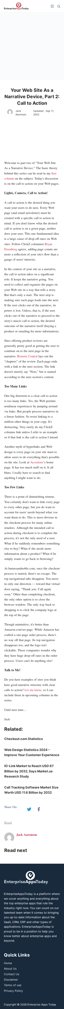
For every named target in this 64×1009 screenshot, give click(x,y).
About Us (10, 968)
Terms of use (12, 985)
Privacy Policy (13, 991)
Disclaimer (11, 979)
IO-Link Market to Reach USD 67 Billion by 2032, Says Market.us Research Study (29, 771)
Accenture (36, 462)
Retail (8, 822)
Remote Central (27, 356)
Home (8, 963)
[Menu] (52, 6)
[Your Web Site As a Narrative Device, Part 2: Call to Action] (29, 809)
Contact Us (11, 974)
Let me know (33, 690)
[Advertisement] (32, 46)
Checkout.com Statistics (23, 739)
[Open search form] (58, 6)
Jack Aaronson (20, 112)
